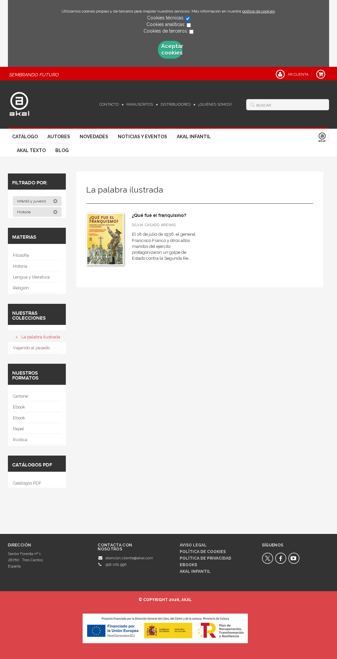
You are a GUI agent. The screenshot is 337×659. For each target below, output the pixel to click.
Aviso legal (193, 545)
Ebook (19, 407)
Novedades (94, 136)
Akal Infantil (194, 136)
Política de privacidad (205, 558)
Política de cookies (203, 551)
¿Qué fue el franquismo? (159, 215)
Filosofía (21, 255)
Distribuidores (176, 104)
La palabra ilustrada (40, 336)
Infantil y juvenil (32, 201)
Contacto (109, 104)
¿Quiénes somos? (215, 104)
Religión (21, 287)
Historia (24, 212)
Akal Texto (31, 150)
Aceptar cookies (171, 49)
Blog (62, 150)
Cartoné (20, 396)
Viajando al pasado (31, 347)
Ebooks (188, 565)
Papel (18, 428)
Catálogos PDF (27, 483)
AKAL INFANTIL (195, 571)
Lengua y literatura (31, 277)
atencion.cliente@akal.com (129, 558)
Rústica (20, 439)
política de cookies (258, 11)
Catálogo (25, 136)
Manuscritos (139, 104)
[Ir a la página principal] (19, 103)
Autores (58, 136)
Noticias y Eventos (142, 136)
